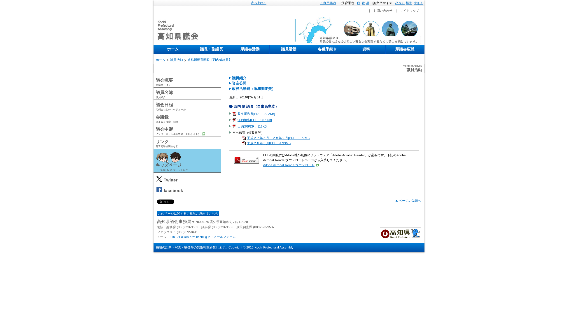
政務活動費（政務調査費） (253, 89)
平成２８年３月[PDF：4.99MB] (269, 143)
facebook (173, 190)
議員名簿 (164, 94)
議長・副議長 (211, 49)
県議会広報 (405, 49)
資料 (366, 49)
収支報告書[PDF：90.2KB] (256, 114)
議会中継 (178, 131)
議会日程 (171, 106)
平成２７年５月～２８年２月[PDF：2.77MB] (278, 138)
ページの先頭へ (410, 200)
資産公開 (239, 83)
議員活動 (288, 49)
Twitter (170, 180)
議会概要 (164, 82)
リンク (167, 143)
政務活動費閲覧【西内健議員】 (210, 60)
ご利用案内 (328, 3)
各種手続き (327, 49)
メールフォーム (225, 237)
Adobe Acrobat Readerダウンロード (289, 165)
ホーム (173, 49)
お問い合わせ (382, 10)
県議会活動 (250, 49)
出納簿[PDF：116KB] (253, 126)
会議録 (167, 119)
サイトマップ (409, 10)
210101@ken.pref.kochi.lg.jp (190, 237)
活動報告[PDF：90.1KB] (255, 120)
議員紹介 (239, 78)
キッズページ (172, 167)
